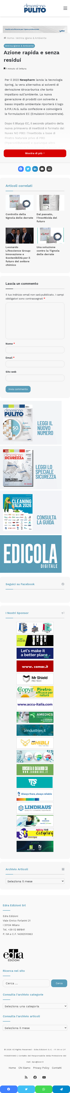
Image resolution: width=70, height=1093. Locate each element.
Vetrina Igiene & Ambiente (31, 38)
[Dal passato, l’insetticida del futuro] (51, 203)
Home (10, 38)
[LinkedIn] (35, 169)
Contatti (57, 1067)
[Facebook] (21, 169)
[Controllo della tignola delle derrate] (20, 203)
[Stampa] (49, 169)
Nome (10, 343)
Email (10, 357)
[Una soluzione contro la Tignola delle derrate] (51, 235)
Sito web (11, 371)
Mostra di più (34, 153)
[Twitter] (28, 169)
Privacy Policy (41, 1067)
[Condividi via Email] (42, 169)
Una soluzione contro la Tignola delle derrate (48, 251)
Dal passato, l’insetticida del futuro (47, 218)
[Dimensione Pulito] (35, 8)
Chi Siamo (24, 1067)
